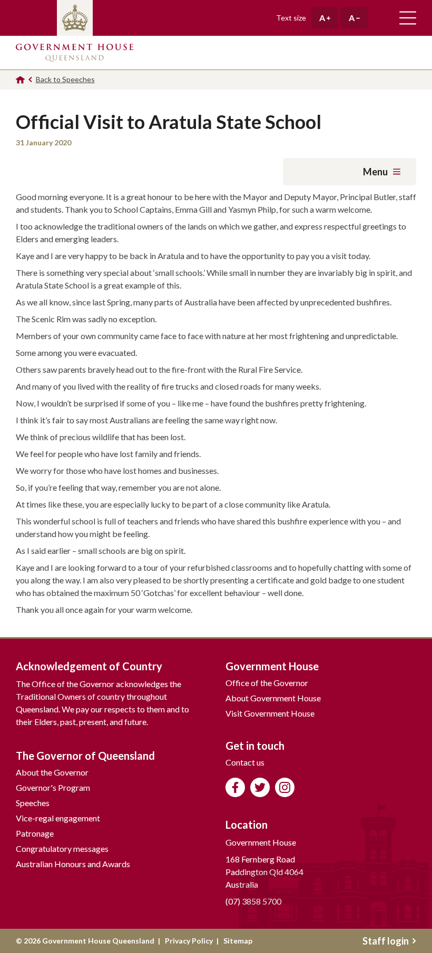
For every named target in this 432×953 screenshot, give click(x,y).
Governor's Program (53, 787)
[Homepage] (20, 80)
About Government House (273, 698)
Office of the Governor (266, 683)
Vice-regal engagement (58, 818)
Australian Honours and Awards (73, 864)
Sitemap (237, 940)
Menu (375, 171)
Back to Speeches (65, 79)
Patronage (35, 833)
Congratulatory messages (62, 848)
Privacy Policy (189, 940)
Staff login (385, 941)
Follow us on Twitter (260, 787)
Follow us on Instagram (284, 787)
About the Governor (52, 772)
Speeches (33, 803)
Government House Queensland (74, 53)
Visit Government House (270, 713)
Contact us (244, 762)
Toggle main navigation (408, 18)
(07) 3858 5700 (253, 901)
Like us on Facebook (235, 787)
